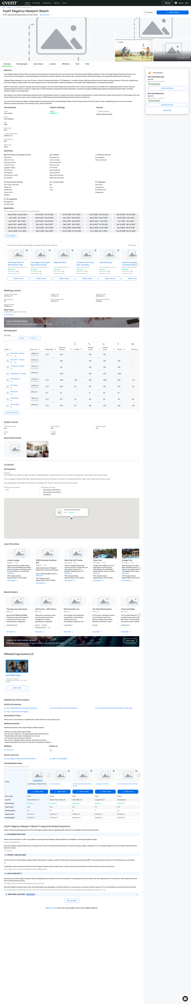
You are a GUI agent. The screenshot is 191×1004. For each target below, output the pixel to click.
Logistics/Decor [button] (68, 625)
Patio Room (14, 385)
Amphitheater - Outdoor (18, 374)
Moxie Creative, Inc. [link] (72, 609)
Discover (57, 3)
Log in (187, 3)
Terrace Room (14, 404)
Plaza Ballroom (15, 379)
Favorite (150, 12)
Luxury (64, 3)
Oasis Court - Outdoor (17, 360)
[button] (57, 39)
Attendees (7, 335)
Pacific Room (14, 398)
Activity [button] (37, 625)
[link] (17, 601)
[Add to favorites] (27, 250)
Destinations (47, 3)
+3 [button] (49, 627)
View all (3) (167, 110)
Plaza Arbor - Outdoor (17, 353)
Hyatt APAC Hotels (13, 675)
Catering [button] (44, 625)
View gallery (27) (183, 58)
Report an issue (51, 908)
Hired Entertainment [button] (12, 625)
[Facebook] (51, 750)
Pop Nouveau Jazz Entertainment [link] (17, 609)
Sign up (181, 3)
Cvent (3, 7)
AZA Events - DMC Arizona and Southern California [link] (46, 609)
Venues (27, 3)
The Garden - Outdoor (17, 366)
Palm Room (14, 392)
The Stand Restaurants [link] (102, 609)
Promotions (36, 3)
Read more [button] (10, 573)
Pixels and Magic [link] (128, 609)
